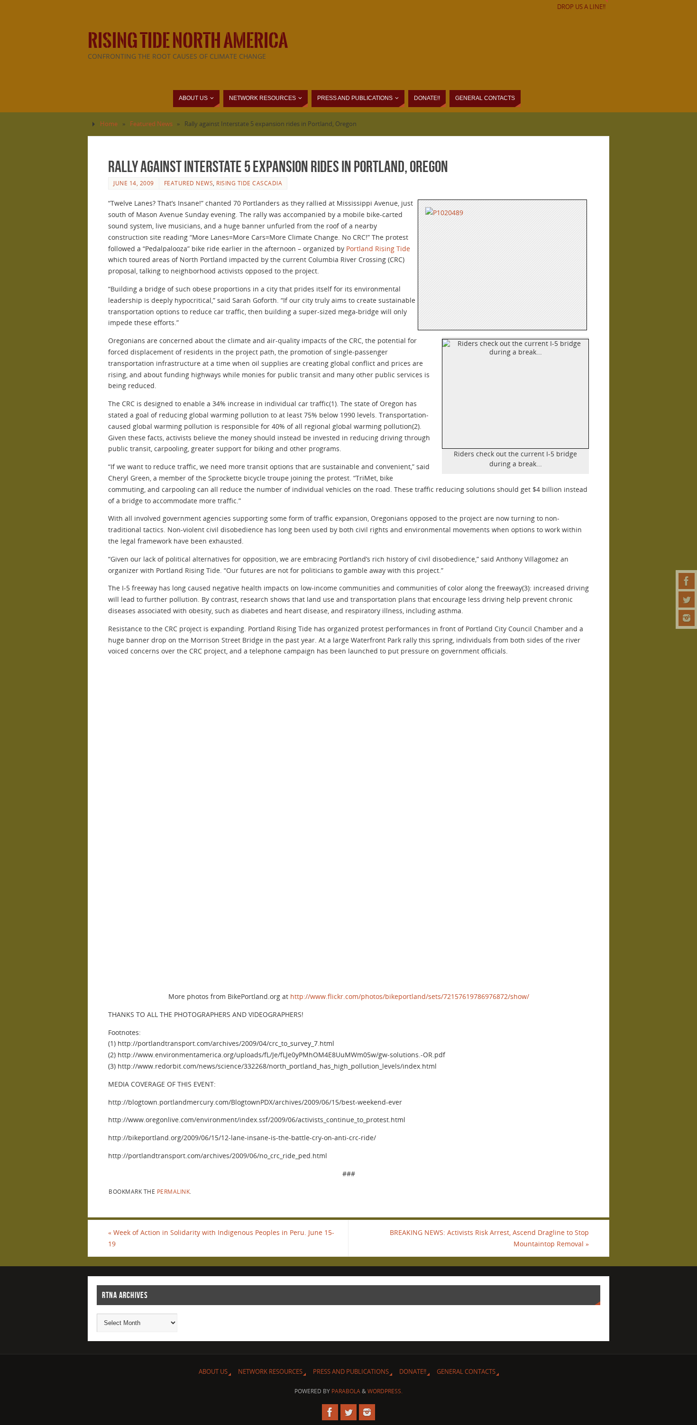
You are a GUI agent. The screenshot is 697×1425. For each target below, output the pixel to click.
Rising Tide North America (188, 40)
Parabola (345, 1391)
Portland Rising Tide (378, 248)
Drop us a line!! (581, 7)
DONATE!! (412, 1372)
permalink (173, 1191)
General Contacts (466, 1372)
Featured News (151, 124)
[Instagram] (687, 618)
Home (109, 124)
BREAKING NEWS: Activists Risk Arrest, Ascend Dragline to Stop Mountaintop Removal (489, 1238)
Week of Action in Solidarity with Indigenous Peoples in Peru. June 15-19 (221, 1238)
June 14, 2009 (133, 183)
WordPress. (385, 1391)
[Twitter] (687, 599)
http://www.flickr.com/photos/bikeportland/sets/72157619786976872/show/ (409, 996)
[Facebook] (687, 581)
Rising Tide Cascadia (249, 183)
